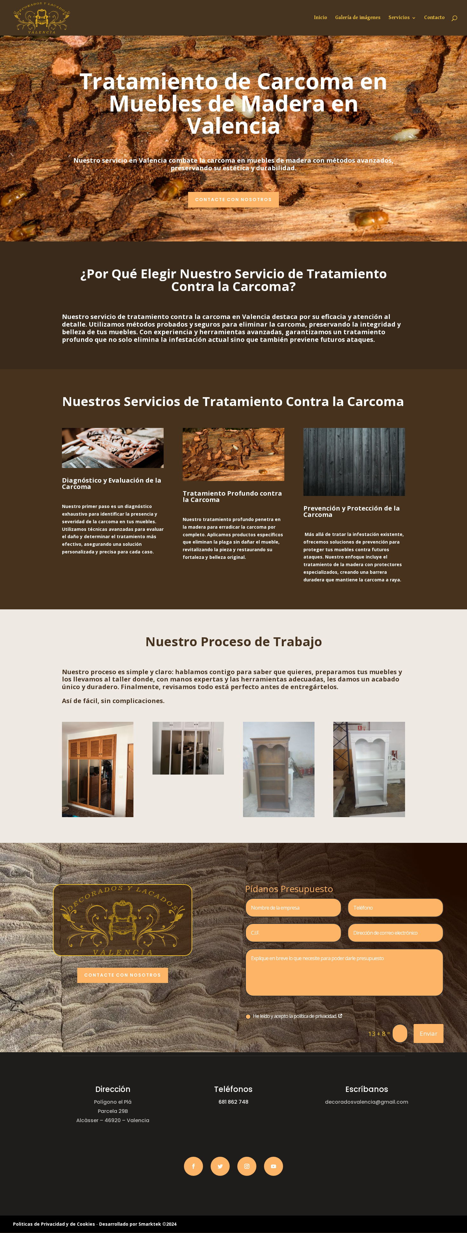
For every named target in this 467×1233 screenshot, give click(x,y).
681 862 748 (233, 1102)
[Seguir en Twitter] (220, 1166)
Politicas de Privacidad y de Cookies (54, 1224)
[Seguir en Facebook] (193, 1166)
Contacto (434, 18)
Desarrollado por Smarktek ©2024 (137, 1224)
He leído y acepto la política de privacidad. (295, 1016)
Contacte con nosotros (233, 199)
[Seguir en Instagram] (246, 1166)
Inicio (320, 18)
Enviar (428, 1033)
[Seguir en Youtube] (273, 1166)
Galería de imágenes (358, 18)
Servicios (399, 18)
